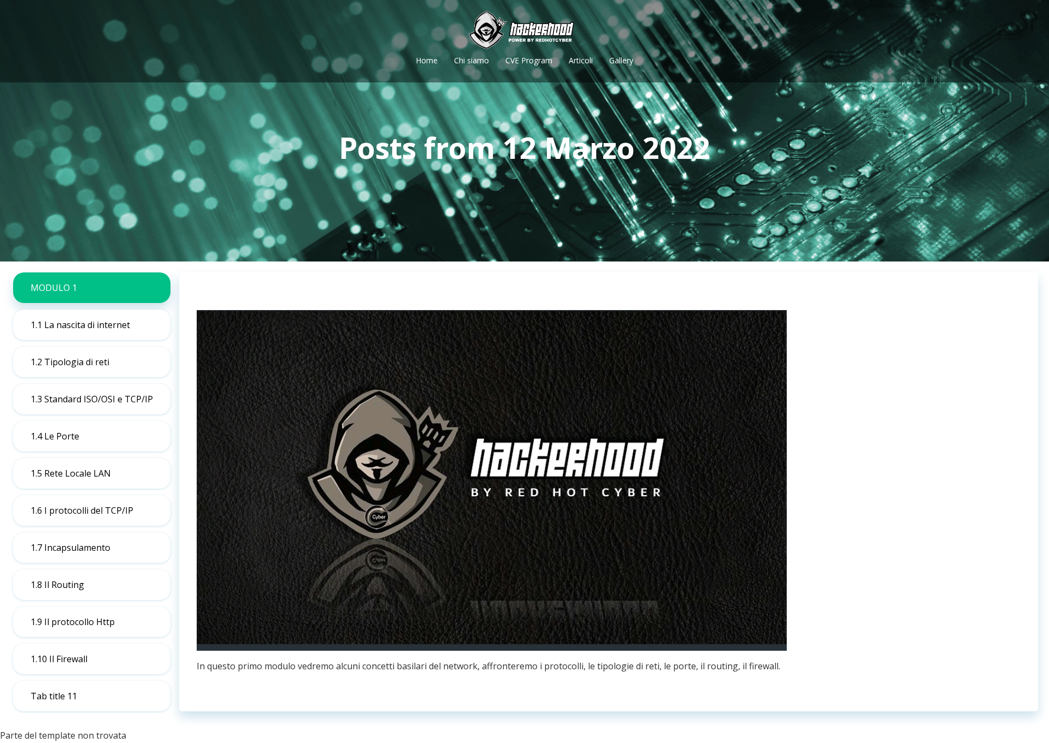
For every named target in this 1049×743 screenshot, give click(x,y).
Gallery (621, 60)
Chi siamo (471, 60)
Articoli (581, 60)
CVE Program (528, 60)
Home (427, 60)
